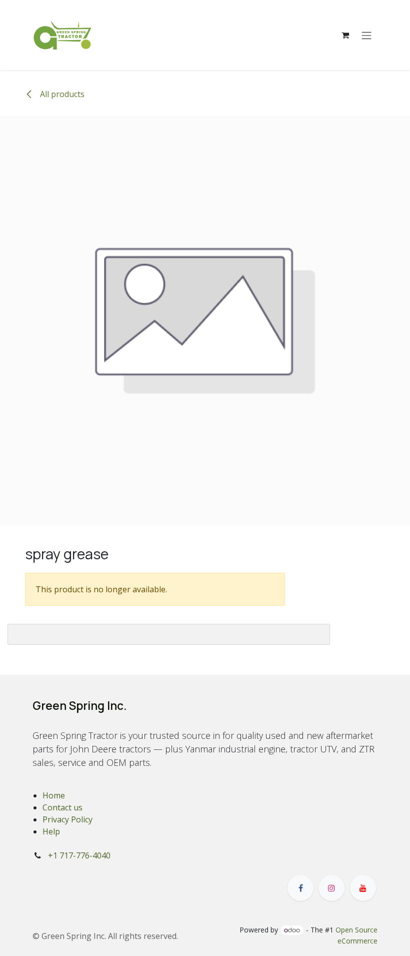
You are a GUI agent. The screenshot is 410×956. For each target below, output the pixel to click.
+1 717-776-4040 (79, 855)
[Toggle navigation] (367, 35)
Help (51, 831)
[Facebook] (301, 888)
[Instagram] (331, 888)
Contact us (62, 807)
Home (53, 795)
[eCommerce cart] (345, 35)
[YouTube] (363, 888)
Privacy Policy (67, 819)
